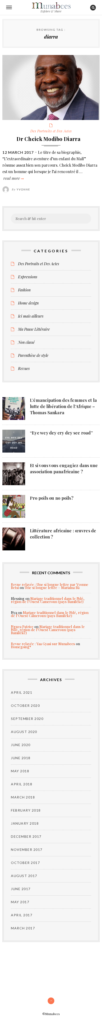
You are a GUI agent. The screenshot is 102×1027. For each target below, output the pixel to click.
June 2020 (21, 745)
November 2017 (26, 850)
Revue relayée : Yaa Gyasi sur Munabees (43, 643)
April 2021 (21, 692)
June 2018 (21, 758)
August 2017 (24, 876)
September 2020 (27, 719)
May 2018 (20, 771)
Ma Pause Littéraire (34, 329)
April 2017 (21, 915)
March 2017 (23, 928)
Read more (13, 178)
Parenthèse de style (33, 355)
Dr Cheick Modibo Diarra (48, 138)
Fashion (24, 290)
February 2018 (26, 810)
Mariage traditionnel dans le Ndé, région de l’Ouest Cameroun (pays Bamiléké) (47, 600)
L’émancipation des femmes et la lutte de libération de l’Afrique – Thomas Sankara (63, 406)
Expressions (27, 277)
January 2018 (25, 823)
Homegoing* (21, 646)
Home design (28, 303)
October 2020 (25, 705)
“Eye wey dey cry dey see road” (61, 433)
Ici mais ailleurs (30, 316)
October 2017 (25, 863)
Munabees (51, 5)
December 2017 (26, 836)
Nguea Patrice (22, 626)
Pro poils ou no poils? (52, 498)
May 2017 (20, 902)
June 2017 (21, 889)
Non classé (26, 342)
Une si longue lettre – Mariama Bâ (52, 587)
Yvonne (23, 189)
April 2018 (21, 784)
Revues (24, 368)
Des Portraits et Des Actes (51, 131)
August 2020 (24, 732)
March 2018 (23, 797)
